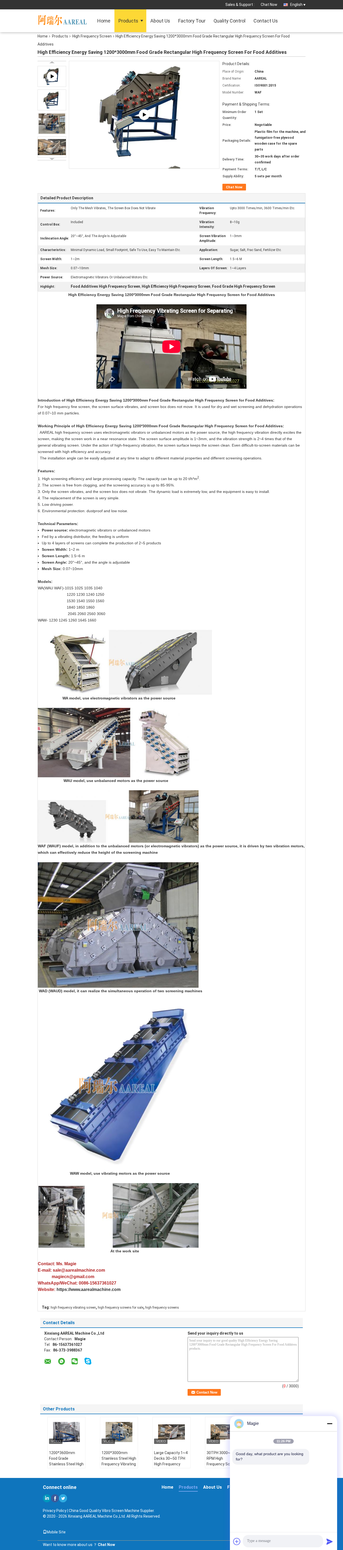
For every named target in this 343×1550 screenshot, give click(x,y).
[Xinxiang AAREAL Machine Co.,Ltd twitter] (63, 1498)
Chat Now (269, 4)
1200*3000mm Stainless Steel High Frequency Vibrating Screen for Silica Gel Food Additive (119, 1464)
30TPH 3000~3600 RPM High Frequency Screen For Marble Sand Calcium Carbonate (223, 1464)
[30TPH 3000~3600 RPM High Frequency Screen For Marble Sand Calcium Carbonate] (224, 1431)
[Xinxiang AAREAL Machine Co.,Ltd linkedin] (47, 1498)
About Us (160, 21)
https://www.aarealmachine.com (89, 1289)
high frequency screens (162, 1307)
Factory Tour (192, 21)
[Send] (329, 1541)
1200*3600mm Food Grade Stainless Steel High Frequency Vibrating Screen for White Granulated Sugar (66, 1467)
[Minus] (329, 1423)
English (296, 4)
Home (103, 21)
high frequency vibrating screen (73, 1307)
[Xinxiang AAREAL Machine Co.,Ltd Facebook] (55, 1498)
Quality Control (229, 21)
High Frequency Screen (92, 36)
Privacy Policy (54, 1510)
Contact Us (265, 21)
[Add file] (237, 1541)
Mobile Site (56, 1532)
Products (128, 21)
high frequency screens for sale (120, 1307)
